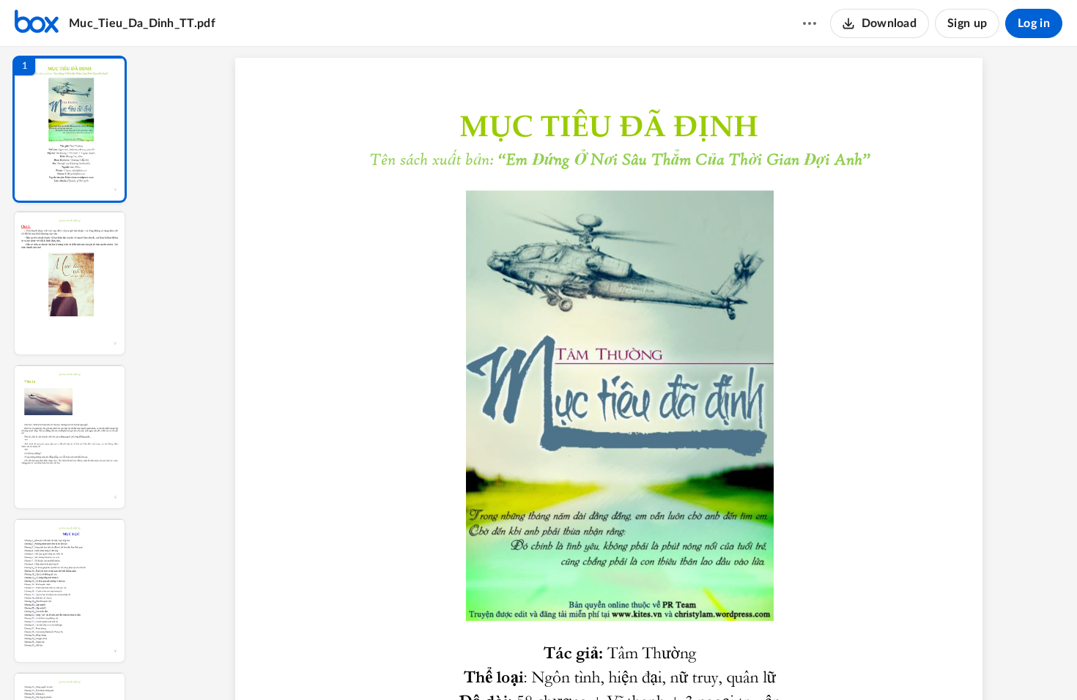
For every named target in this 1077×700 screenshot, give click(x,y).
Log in (1034, 23)
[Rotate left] (705, 664)
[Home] (37, 23)
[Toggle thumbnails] (485, 664)
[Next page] (595, 664)
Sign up (967, 23)
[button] (70, 129)
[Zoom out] (625, 664)
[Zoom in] (675, 664)
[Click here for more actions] (809, 23)
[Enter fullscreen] (732, 664)
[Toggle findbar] (511, 664)
